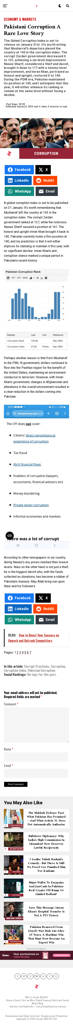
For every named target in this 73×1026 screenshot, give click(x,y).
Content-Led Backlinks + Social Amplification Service (37, 1006)
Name (8, 749)
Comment (11, 704)
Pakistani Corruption (41, 670)
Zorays (39, 1018)
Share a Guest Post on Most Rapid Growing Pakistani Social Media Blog (37, 1002)
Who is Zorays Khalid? (36, 997)
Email (8, 766)
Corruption (58, 666)
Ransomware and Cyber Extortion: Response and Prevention (36, 1015)
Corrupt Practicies (36, 666)
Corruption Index (15, 670)
